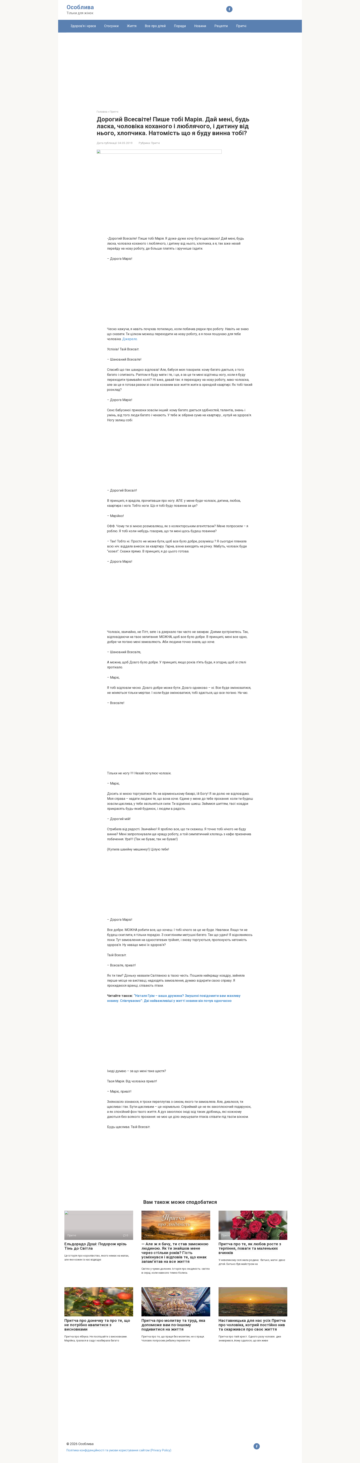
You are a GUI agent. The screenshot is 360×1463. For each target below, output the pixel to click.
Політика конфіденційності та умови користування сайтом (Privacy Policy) (118, 1450)
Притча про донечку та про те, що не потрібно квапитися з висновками (97, 1325)
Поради (180, 26)
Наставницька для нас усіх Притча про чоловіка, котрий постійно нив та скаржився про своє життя (252, 1325)
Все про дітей (155, 26)
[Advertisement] (180, 68)
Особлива (80, 7)
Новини (200, 26)
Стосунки (111, 26)
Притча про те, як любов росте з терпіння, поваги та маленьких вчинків (250, 1248)
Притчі (241, 26)
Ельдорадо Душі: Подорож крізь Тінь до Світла (95, 1246)
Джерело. (130, 339)
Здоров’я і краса (83, 26)
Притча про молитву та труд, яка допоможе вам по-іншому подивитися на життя (173, 1325)
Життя (131, 26)
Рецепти (221, 26)
